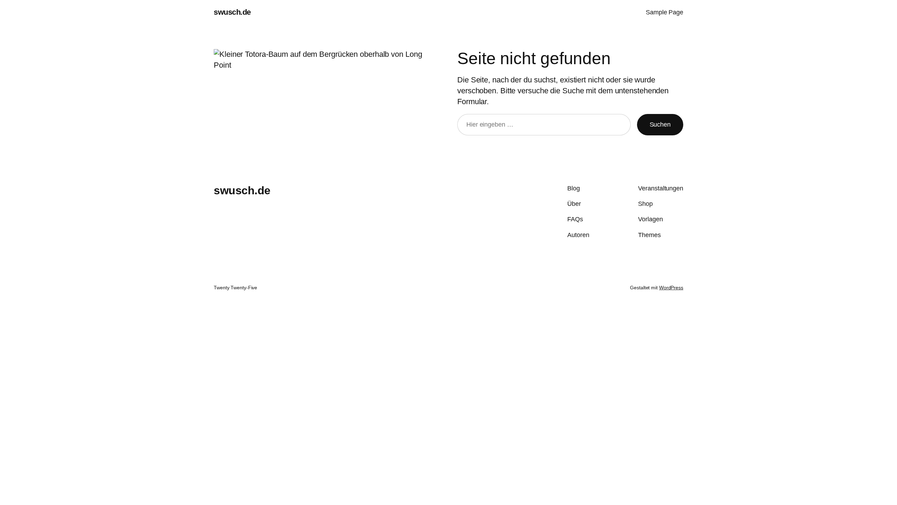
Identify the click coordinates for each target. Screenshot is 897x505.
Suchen (660, 124)
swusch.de (232, 12)
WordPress (671, 287)
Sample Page (664, 12)
